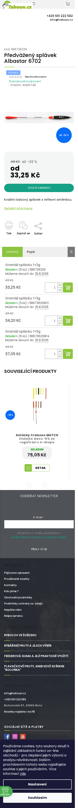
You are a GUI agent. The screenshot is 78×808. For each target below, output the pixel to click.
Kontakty (10, 585)
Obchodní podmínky (18, 597)
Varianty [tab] (12, 252)
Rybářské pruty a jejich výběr (28, 645)
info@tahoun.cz (15, 693)
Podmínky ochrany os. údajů (23, 603)
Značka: (23, 85)
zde (23, 773)
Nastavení (37, 784)
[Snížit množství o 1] (60, 289)
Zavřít (47, 220)
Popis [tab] (31, 252)
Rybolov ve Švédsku (20, 635)
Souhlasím (37, 797)
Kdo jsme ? (11, 591)
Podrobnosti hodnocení (25, 81)
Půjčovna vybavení (17, 573)
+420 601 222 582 (15, 699)
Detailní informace (18, 208)
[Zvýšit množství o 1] (60, 285)
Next (45, 485)
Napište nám (13, 610)
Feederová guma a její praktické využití (36, 656)
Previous (30, 485)
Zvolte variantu (39, 188)
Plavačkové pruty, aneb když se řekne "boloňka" (34, 668)
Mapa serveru (13, 616)
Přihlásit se (39, 549)
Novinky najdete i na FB (19, 711)
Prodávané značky (16, 579)
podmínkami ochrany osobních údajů (39, 537)
